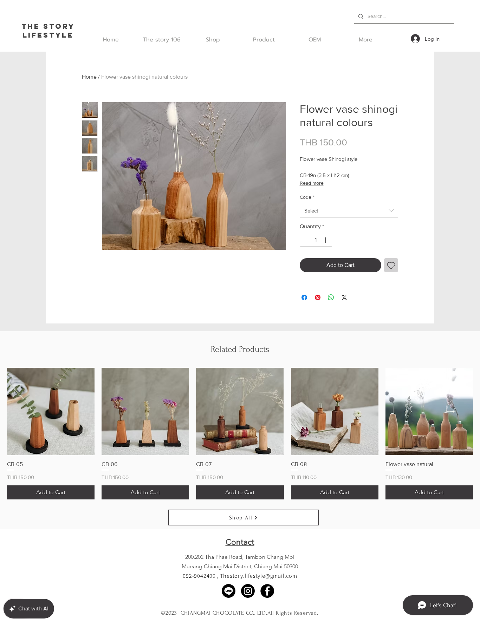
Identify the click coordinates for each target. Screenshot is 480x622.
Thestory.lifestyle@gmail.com (258, 576)
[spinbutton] (316, 240)
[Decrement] (306, 240)
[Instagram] (248, 591)
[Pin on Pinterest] (317, 297)
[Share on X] (344, 297)
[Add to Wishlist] (391, 265)
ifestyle (50, 35)
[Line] (228, 591)
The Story (48, 26)
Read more (312, 183)
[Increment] (326, 240)
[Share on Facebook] (304, 297)
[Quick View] (51, 411)
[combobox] (349, 210)
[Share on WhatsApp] (331, 297)
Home (89, 77)
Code (307, 197)
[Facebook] (267, 591)
